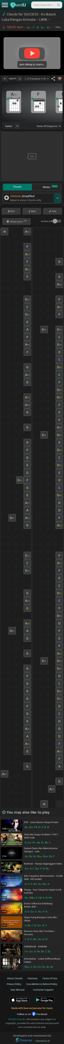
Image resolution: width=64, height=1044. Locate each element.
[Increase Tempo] (20, 78)
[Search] (58, 4)
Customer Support (43, 989)
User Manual (17, 989)
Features (33, 978)
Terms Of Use (49, 978)
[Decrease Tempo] (5, 78)
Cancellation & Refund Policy (41, 984)
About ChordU (15, 978)
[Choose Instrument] (17, 126)
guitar (8, 126)
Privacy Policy (14, 984)
